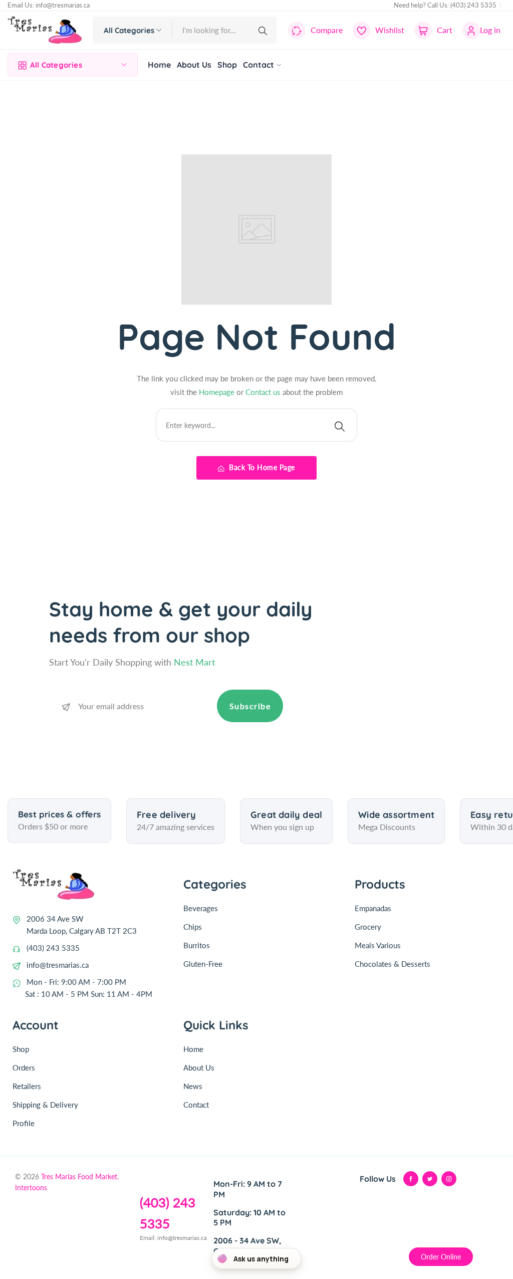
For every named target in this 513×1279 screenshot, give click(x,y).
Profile (24, 1123)
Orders (24, 1067)
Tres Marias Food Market (79, 1176)
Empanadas (373, 908)
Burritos (196, 945)
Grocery (368, 926)
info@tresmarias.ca (63, 5)
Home (193, 1048)
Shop (21, 1048)
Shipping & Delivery (45, 1104)
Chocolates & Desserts (392, 963)
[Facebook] (410, 1178)
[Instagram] (448, 1178)
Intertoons (31, 1187)
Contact (196, 1104)
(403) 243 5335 (473, 5)
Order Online (441, 1256)
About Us (198, 1067)
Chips (192, 926)
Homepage (217, 391)
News (192, 1086)
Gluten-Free (202, 963)
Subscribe (250, 706)
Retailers (27, 1086)
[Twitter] (429, 1178)
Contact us (264, 391)
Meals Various (378, 945)
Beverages (200, 908)
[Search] (264, 30)
